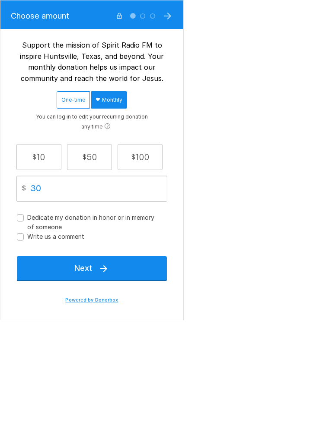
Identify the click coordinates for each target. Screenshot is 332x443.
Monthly (111, 99)
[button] (39, 157)
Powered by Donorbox (91, 300)
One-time (73, 99)
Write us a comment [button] (55, 236)
